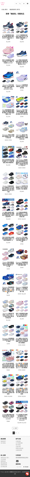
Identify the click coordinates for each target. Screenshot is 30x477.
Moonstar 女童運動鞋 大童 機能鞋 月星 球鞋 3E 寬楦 (8, 340)
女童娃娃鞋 (19, 450)
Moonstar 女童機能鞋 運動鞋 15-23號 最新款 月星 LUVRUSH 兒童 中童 (22, 289)
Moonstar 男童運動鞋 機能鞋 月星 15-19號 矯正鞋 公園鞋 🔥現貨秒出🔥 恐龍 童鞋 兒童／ (8, 290)
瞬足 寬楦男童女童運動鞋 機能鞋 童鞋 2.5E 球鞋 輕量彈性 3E (8, 239)
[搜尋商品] (20, 3)
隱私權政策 (4, 463)
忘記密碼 (3, 459)
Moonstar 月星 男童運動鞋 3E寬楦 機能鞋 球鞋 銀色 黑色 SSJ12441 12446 (8, 87)
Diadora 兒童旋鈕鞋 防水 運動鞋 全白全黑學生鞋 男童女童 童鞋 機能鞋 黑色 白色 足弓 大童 (8, 189)
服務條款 (3, 461)
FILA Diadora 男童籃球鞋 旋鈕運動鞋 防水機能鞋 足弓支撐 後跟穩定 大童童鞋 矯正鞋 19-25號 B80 (22, 162)
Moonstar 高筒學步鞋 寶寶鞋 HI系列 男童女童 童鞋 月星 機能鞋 (22, 188)
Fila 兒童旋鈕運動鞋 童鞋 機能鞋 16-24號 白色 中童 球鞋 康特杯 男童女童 (22, 214)
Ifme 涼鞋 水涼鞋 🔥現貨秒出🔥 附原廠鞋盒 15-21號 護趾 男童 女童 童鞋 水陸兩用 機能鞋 (8, 391)
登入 (8, 457)
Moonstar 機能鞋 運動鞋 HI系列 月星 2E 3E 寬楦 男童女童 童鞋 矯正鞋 (8, 315)
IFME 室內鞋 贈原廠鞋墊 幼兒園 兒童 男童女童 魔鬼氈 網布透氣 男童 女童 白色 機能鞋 (8, 365)
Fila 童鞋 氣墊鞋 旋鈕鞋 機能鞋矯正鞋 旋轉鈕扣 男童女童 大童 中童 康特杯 (8, 214)
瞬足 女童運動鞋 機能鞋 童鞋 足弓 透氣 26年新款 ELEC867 (8, 62)
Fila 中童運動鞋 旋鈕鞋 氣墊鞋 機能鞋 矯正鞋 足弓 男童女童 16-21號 (8, 37)
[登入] (16, 3)
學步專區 (18, 445)
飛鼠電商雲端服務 (26, 471)
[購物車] (23, 3)
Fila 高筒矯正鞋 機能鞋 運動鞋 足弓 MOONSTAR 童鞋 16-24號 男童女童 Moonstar (21, 417)
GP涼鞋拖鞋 (19, 443)
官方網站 (3, 443)
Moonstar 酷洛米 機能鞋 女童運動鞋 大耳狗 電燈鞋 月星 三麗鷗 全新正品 (22, 137)
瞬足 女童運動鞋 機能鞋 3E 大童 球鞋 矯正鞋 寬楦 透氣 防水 (22, 315)
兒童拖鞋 (18, 441)
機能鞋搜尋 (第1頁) (15, 9)
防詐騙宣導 (4, 466)
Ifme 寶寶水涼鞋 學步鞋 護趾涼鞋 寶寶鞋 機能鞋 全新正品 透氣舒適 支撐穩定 (22, 340)
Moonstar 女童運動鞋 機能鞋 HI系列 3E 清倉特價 (22, 87)
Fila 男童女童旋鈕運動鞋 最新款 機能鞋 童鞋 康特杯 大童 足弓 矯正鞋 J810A (22, 62)
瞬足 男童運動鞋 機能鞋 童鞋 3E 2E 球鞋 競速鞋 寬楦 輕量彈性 (8, 161)
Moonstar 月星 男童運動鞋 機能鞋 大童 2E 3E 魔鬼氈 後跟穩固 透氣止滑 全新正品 (22, 112)
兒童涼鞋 (18, 446)
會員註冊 (3, 457)
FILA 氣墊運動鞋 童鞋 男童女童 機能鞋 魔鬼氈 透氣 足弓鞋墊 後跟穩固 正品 (8, 112)
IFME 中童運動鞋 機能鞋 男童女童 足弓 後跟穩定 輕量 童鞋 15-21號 (22, 37)
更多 (16, 428)
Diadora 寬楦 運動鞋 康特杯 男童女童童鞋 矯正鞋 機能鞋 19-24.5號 (8, 264)
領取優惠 (26, 466)
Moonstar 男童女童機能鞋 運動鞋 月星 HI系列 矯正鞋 (8, 136)
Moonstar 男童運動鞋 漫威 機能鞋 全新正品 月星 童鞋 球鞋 (22, 264)
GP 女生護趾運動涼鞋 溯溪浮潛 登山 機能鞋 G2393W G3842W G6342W (8, 417)
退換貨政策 (4, 465)
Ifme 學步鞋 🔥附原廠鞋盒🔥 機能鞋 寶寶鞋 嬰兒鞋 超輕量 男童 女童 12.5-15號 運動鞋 (22, 365)
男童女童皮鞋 (19, 448)
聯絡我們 (3, 441)
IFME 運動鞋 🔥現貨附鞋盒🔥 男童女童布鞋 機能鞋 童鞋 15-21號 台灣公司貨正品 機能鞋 (22, 391)
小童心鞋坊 (4, 9)
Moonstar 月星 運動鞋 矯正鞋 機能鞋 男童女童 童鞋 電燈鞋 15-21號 (22, 239)
